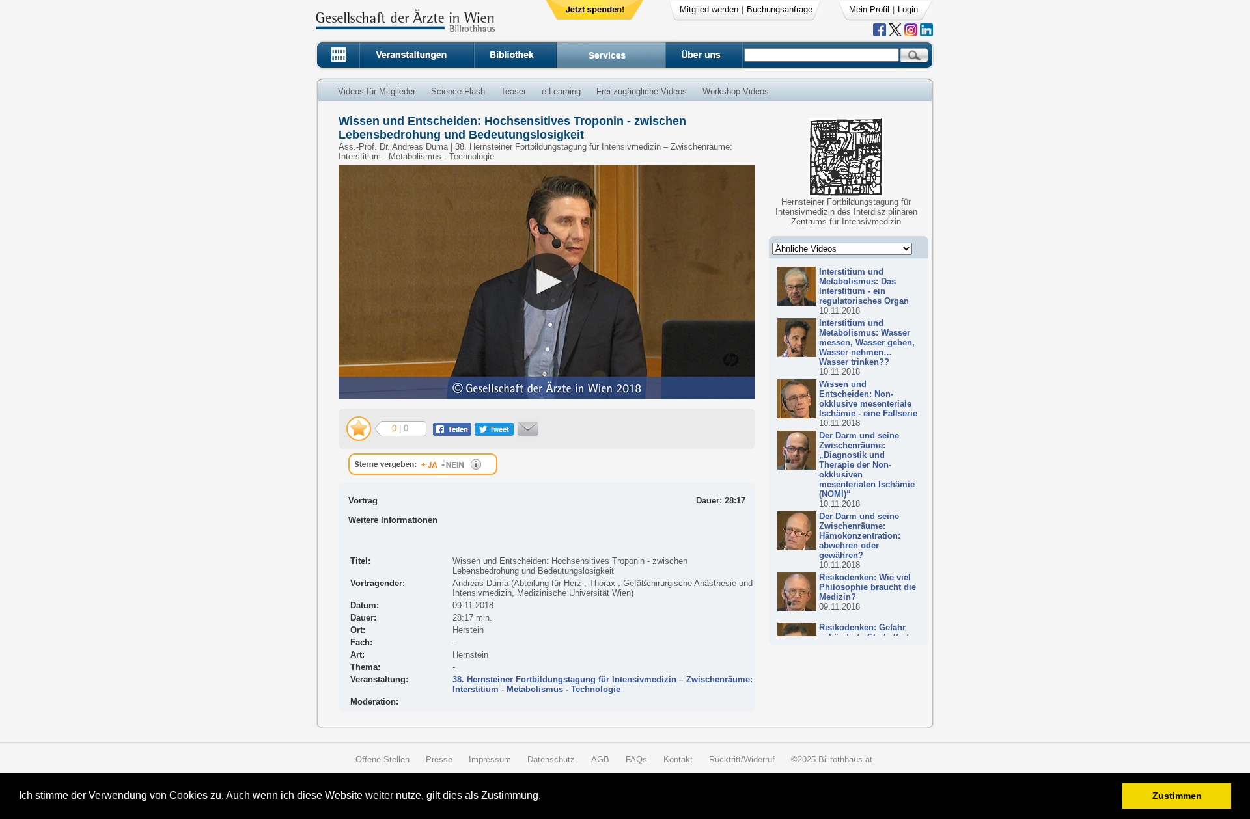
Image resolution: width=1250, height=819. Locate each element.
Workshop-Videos (735, 91)
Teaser (513, 91)
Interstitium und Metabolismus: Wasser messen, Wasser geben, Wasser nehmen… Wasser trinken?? (867, 342)
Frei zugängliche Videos (641, 91)
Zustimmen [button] (1177, 795)
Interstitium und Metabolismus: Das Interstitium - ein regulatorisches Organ (864, 286)
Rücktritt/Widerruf (742, 759)
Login (908, 9)
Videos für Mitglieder (376, 91)
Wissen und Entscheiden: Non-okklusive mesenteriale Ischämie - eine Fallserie (868, 398)
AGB (600, 759)
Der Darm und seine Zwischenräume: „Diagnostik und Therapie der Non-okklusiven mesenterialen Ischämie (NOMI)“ (867, 465)
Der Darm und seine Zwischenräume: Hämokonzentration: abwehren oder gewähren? (859, 535)
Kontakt (678, 759)
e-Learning (561, 91)
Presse (439, 759)
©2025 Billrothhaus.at (831, 759)
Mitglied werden (709, 9)
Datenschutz (551, 759)
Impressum (490, 759)
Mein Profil (869, 9)
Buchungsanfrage (779, 9)
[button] (545, 797)
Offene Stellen (382, 759)
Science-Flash (458, 91)
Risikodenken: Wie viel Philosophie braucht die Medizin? (867, 587)
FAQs (636, 759)
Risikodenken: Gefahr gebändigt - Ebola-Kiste (866, 632)
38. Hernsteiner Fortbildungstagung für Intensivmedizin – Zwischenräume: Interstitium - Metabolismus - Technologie (602, 684)
